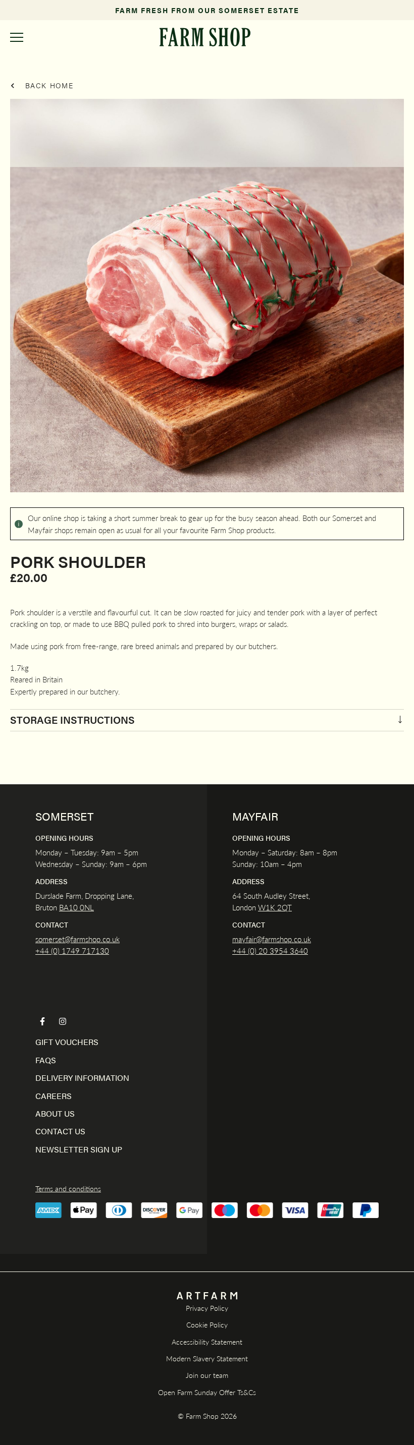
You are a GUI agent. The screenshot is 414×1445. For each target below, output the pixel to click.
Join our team (207, 1375)
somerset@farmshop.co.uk (77, 939)
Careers (53, 1096)
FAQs (45, 1060)
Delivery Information (82, 1077)
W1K (266, 907)
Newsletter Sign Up (78, 1149)
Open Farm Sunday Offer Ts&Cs (207, 1392)
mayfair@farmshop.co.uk (271, 939)
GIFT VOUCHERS (66, 1042)
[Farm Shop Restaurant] (205, 37)
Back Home (48, 85)
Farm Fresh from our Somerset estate (207, 10)
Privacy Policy (207, 1308)
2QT (283, 907)
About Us (55, 1113)
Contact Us (60, 1131)
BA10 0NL (76, 907)
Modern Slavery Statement (207, 1358)
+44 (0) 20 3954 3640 (270, 950)
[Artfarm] (207, 1296)
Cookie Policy (207, 1324)
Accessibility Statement (207, 1342)
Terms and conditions (68, 1188)
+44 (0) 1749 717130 (72, 950)
